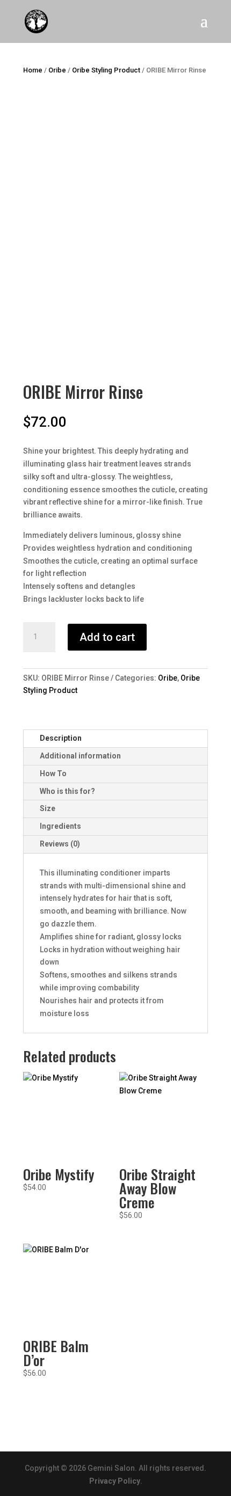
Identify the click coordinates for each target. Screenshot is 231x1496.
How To (53, 773)
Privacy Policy (114, 1481)
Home (32, 70)
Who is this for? (67, 791)
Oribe (57, 70)
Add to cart (107, 637)
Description (61, 738)
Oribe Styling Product (106, 70)
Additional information (80, 755)
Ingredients (60, 826)
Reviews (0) (60, 844)
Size (47, 808)
